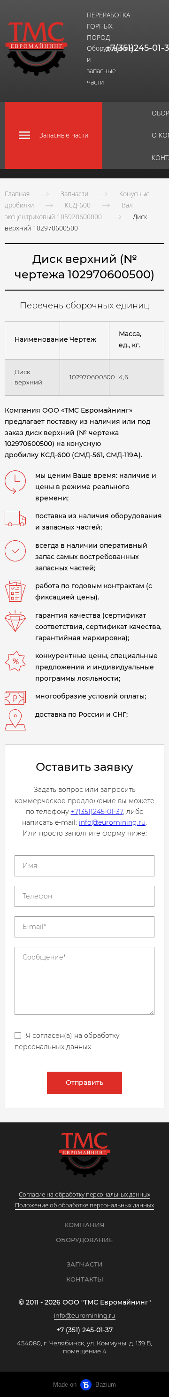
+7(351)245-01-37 (97, 811)
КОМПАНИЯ (84, 1224)
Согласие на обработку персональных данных (84, 1194)
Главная (17, 193)
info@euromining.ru (112, 822)
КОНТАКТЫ (84, 1279)
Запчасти (74, 193)
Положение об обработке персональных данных (84, 1205)
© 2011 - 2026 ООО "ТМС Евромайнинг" (85, 1302)
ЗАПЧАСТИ (85, 1264)
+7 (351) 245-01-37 (84, 1330)
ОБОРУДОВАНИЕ (84, 1239)
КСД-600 (78, 204)
